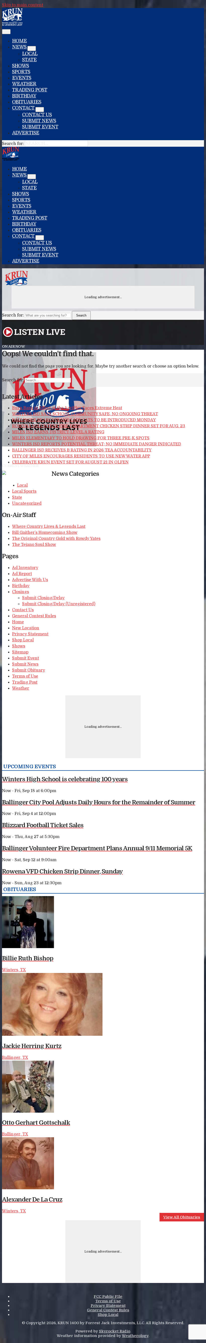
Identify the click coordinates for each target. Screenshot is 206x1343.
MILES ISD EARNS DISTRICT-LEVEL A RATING (58, 432)
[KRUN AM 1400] (12, 24)
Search (81, 315)
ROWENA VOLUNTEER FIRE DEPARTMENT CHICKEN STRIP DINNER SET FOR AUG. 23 (98, 426)
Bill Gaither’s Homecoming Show (44, 532)
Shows (20, 66)
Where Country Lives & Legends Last (48, 526)
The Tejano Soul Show (34, 544)
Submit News (39, 121)
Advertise (25, 133)
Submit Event (40, 127)
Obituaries (26, 102)
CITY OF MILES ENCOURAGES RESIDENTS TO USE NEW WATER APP (81, 456)
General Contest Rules (34, 616)
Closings (20, 592)
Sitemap (20, 652)
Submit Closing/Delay (43, 598)
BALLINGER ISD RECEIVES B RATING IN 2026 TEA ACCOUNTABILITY (81, 450)
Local (29, 54)
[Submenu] (31, 48)
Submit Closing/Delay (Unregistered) (58, 604)
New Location (25, 628)
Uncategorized (26, 503)
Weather (24, 84)
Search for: (13, 143)
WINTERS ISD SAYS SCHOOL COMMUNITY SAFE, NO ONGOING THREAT (85, 414)
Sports (21, 72)
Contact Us (37, 115)
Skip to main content (22, 5)
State (29, 60)
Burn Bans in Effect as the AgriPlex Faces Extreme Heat (67, 408)
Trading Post (29, 90)
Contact (23, 108)
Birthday (24, 96)
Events (21, 78)
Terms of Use (25, 676)
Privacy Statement (30, 634)
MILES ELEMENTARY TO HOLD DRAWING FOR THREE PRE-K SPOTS (80, 438)
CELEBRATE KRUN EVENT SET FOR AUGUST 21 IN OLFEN (70, 462)
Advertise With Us (30, 580)
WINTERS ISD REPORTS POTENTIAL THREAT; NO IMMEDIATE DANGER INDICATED (96, 444)
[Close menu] (6, 31)
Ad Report (22, 574)
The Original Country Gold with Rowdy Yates (56, 538)
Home (19, 41)
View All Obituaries (181, 1217)
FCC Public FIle (108, 1296)
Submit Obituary (28, 670)
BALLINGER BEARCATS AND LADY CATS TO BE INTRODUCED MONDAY (84, 420)
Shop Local (23, 640)
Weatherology (135, 1335)
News (19, 47)
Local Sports (24, 491)
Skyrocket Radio (114, 1331)
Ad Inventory (25, 567)
